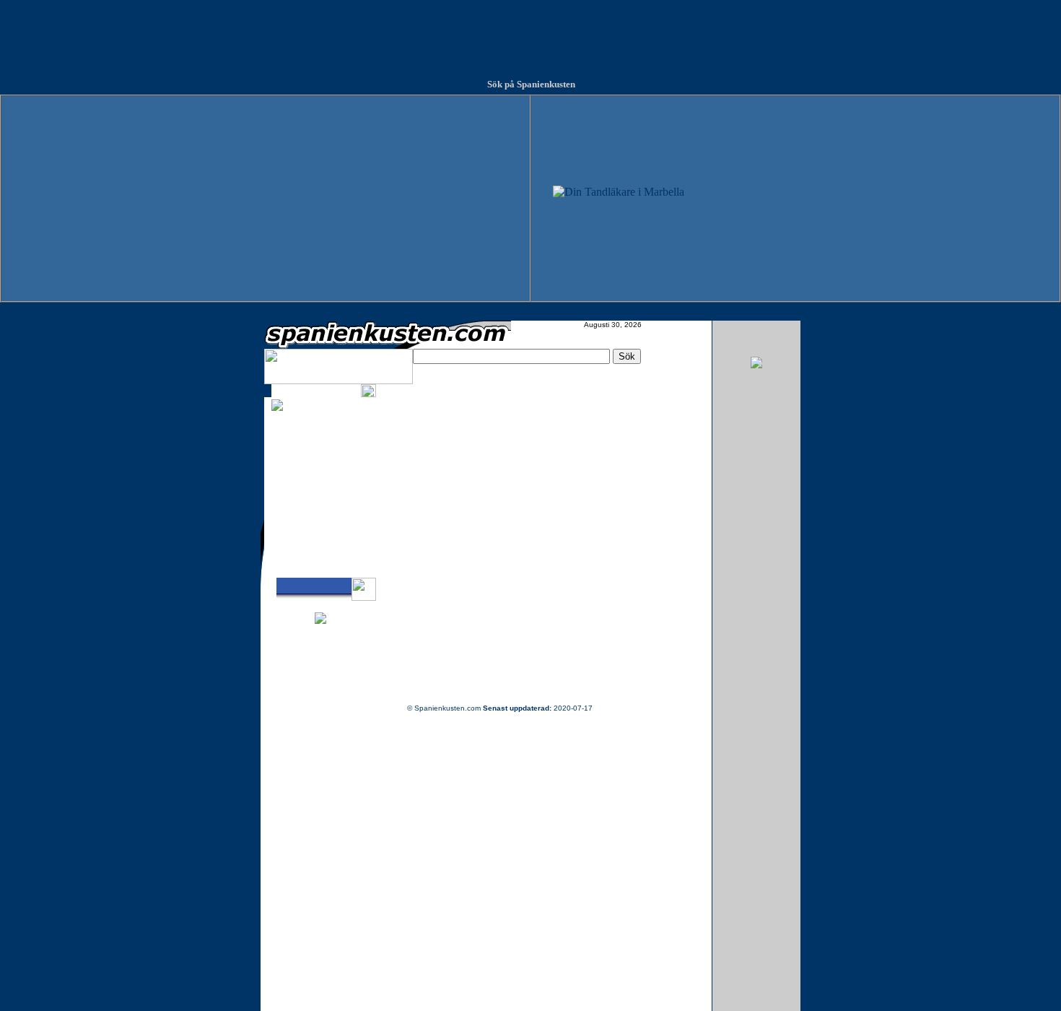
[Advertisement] (530, 32)
